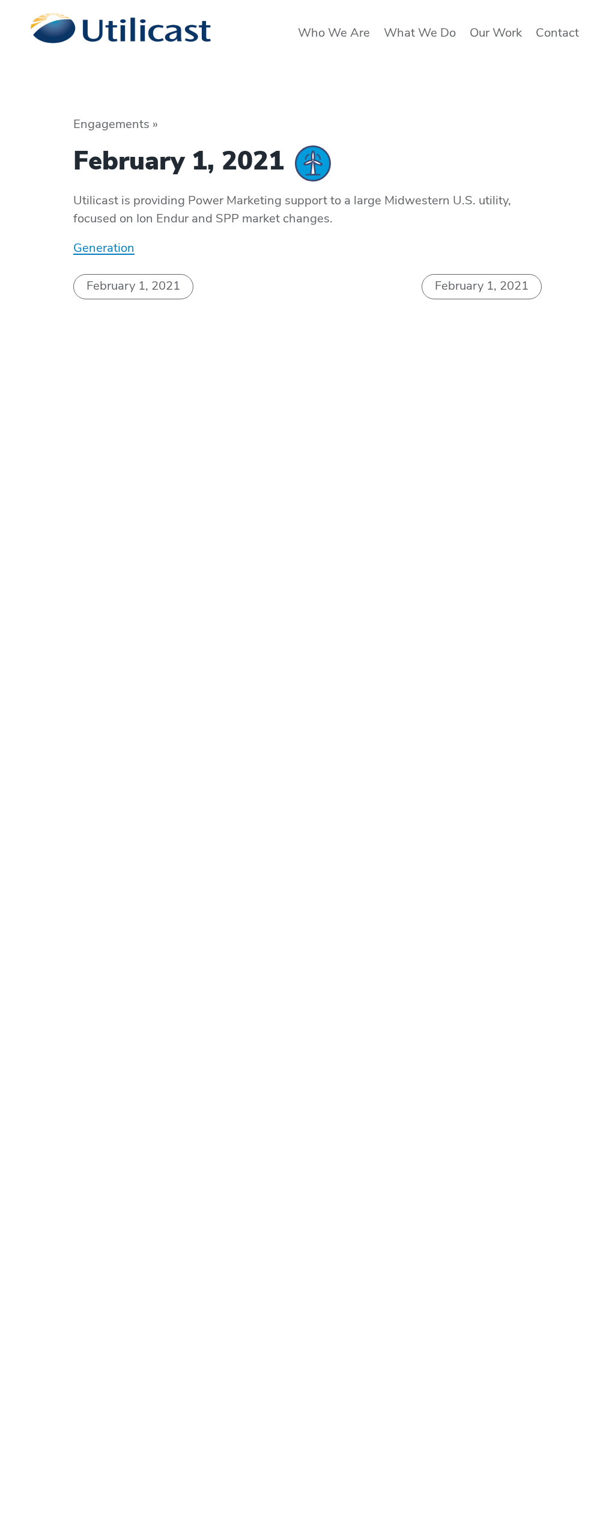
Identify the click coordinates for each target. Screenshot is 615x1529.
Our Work (496, 34)
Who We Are (334, 34)
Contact (557, 34)
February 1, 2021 (133, 287)
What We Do (420, 34)
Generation (104, 249)
